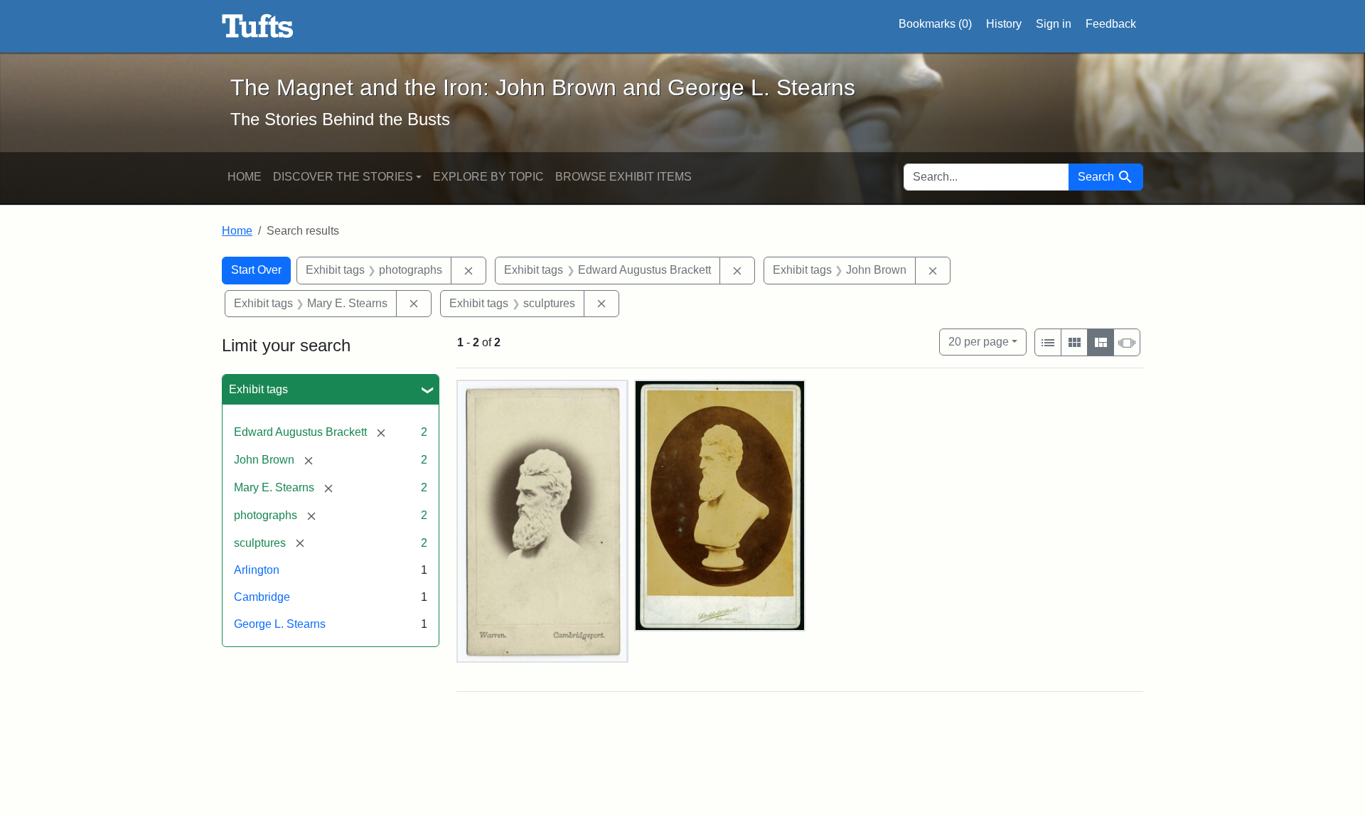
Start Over (256, 270)
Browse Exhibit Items (623, 177)
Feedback (1111, 24)
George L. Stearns (280, 624)
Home (245, 177)
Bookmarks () (935, 24)
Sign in (1053, 24)
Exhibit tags (258, 389)
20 (978, 341)
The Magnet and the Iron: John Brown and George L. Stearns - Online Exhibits (258, 26)
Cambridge (262, 597)
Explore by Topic (488, 177)
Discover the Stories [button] (343, 177)
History (1004, 24)
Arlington (256, 570)
